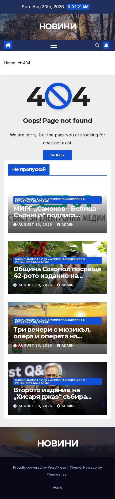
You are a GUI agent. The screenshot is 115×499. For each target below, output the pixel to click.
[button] (97, 45)
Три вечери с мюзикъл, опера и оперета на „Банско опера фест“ (52, 336)
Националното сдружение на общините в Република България (50, 200)
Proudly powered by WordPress (40, 467)
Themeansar (57, 474)
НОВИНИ (57, 26)
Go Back (57, 155)
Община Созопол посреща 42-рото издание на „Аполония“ (57, 275)
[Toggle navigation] (54, 45)
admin (68, 224)
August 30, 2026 (35, 224)
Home (9, 62)
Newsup (90, 467)
